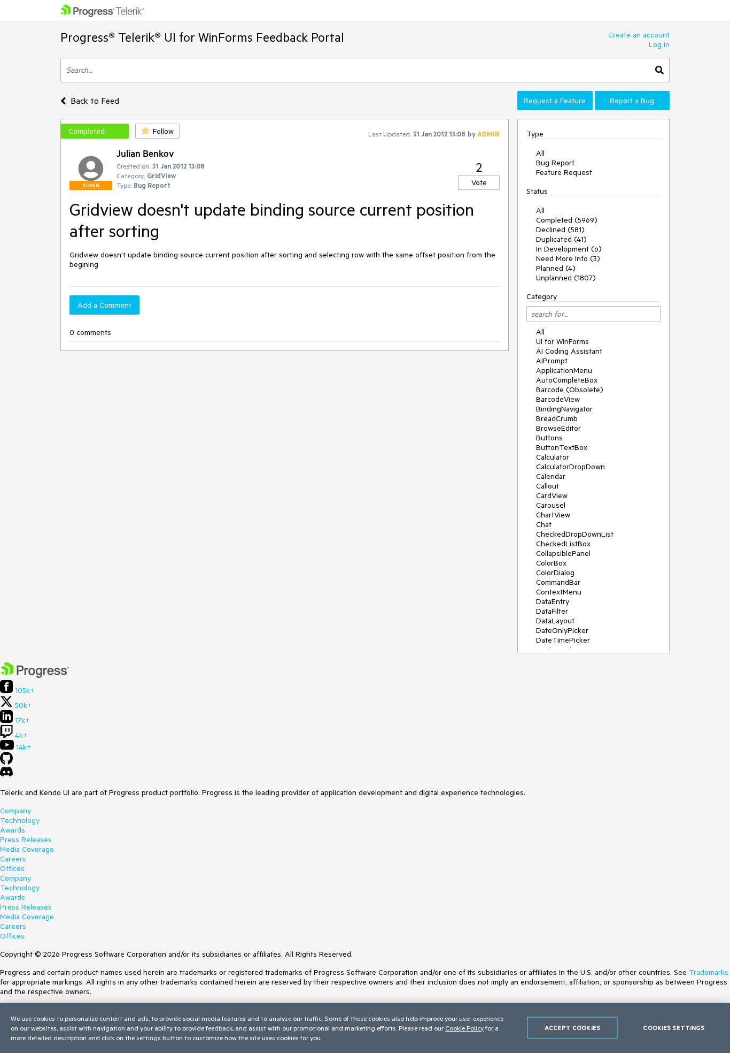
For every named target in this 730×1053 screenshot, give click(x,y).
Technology (20, 820)
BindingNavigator (564, 409)
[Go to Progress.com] (34, 675)
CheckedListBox (563, 543)
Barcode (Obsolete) (569, 389)
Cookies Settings (673, 1028)
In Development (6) (569, 249)
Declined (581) (560, 229)
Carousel (550, 505)
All (540, 153)
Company (15, 810)
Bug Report (555, 162)
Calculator (552, 457)
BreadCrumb (557, 418)
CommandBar (558, 582)
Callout (547, 486)
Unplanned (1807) (566, 278)
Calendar (550, 476)
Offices (12, 868)
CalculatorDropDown (570, 466)
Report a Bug (632, 100)
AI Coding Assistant (569, 351)
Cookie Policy (464, 1028)
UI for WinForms (562, 341)
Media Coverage (27, 849)
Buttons (549, 437)
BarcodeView (558, 399)
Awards (12, 830)
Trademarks (708, 972)
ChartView (553, 515)
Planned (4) (556, 268)
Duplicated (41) (561, 239)
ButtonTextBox (561, 447)
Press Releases (26, 839)
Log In (659, 44)
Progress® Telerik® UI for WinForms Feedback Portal (202, 37)
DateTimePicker (563, 640)
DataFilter (552, 611)
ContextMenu (558, 592)
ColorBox (551, 563)
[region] (365, 1028)
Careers (13, 859)
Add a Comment (104, 305)
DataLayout (555, 620)
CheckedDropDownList (574, 534)
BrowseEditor (558, 428)
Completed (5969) (566, 220)
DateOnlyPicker (562, 630)
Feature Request (564, 172)
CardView (552, 495)
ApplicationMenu (564, 370)
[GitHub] (6, 762)
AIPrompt (552, 360)
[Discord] (6, 774)
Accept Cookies (572, 1028)
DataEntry (552, 601)
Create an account (639, 35)
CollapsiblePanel (563, 553)
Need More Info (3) (568, 258)
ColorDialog (555, 572)
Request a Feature (555, 100)
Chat (544, 524)
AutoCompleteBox (566, 380)
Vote (479, 182)
